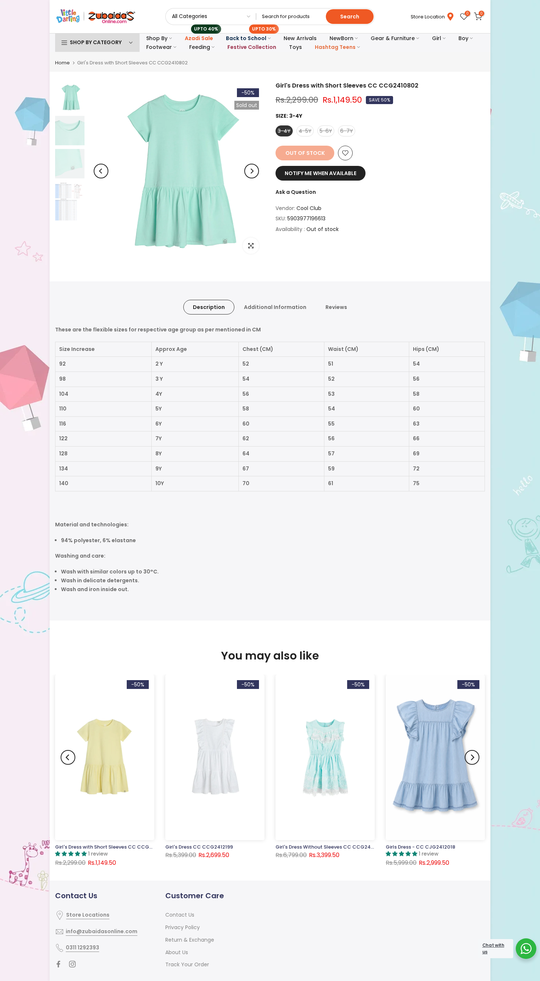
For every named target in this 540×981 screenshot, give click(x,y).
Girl (436, 38)
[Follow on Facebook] (58, 964)
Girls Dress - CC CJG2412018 (420, 846)
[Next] (251, 171)
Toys (295, 47)
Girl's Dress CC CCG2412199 (199, 846)
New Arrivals (300, 38)
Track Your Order (187, 964)
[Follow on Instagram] (72, 964)
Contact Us (179, 914)
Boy (463, 38)
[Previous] (101, 171)
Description (209, 307)
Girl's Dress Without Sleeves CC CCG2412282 (330, 846)
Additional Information (275, 307)
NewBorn (341, 38)
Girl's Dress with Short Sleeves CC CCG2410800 (112, 846)
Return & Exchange (189, 939)
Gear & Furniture (393, 38)
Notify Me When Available (320, 173)
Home (62, 62)
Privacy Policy (182, 927)
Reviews (336, 307)
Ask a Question (296, 192)
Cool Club (308, 208)
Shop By (157, 38)
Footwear (159, 47)
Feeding (199, 47)
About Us (176, 952)
